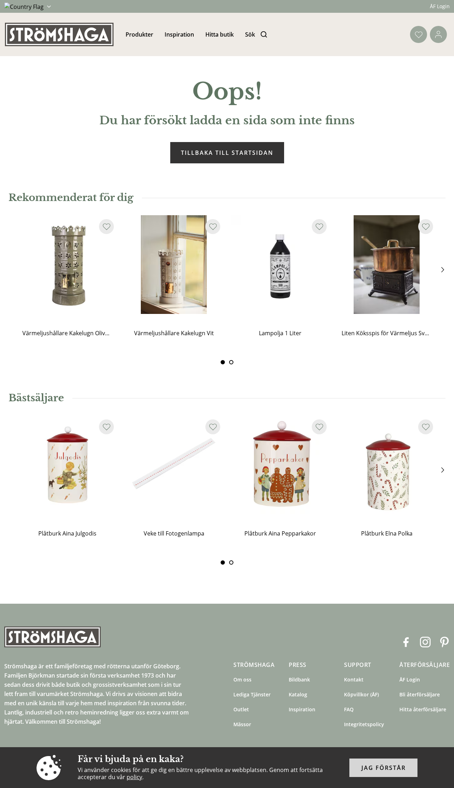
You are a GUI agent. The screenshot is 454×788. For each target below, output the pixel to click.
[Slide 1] (231, 362)
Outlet (241, 709)
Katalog (298, 694)
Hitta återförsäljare (422, 709)
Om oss (242, 679)
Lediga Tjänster (252, 694)
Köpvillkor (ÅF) (361, 694)
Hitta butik (219, 34)
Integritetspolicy (364, 724)
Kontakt (354, 679)
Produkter (139, 34)
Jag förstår (383, 768)
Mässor (242, 724)
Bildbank (299, 679)
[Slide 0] (222, 362)
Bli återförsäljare (419, 694)
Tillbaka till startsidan (227, 153)
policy (134, 777)
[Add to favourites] (106, 226)
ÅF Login (440, 6)
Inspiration (179, 34)
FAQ (349, 709)
